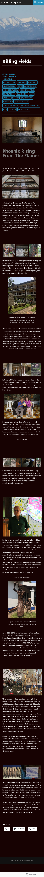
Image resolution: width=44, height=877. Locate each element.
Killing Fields (22, 94)
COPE (20, 86)
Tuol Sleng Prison (10, 106)
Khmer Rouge (8, 94)
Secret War (8, 102)
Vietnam (12, 109)
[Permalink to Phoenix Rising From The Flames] (22, 143)
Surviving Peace (21, 102)
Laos (4, 76)
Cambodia (22, 82)
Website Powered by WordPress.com (22, 861)
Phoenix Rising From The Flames (20, 153)
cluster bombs (9, 86)
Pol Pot (15, 98)
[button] (8, 250)
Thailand (12, 76)
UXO (5, 109)
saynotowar (26, 98)
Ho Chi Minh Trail (27, 90)
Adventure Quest (11, 3)
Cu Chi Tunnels (30, 86)
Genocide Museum (10, 90)
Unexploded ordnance (30, 106)
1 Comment (7, 79)
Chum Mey (32, 82)
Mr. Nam (6, 98)
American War (9, 82)
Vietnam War (23, 109)
